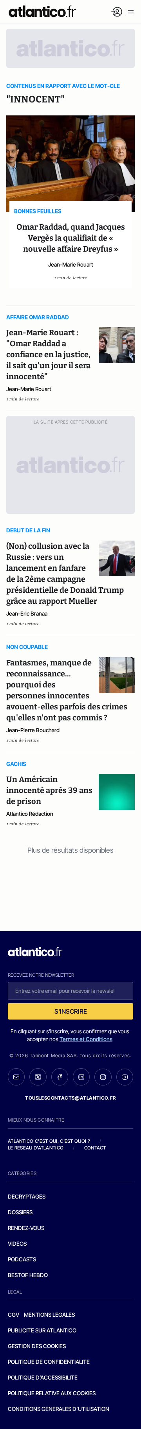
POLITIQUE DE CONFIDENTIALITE (49, 1361)
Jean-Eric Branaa (26, 613)
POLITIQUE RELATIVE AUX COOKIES (52, 1393)
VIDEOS (17, 1243)
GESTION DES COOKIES (37, 1346)
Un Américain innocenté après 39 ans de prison (49, 790)
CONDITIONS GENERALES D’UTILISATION (58, 1408)
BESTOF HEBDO (28, 1275)
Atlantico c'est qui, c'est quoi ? (49, 1141)
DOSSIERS (20, 1212)
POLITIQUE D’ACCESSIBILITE (43, 1377)
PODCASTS (22, 1259)
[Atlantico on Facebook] (59, 1076)
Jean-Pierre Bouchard (33, 730)
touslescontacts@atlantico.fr (70, 1098)
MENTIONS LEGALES (49, 1314)
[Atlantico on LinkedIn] (81, 1076)
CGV (13, 1314)
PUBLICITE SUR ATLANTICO (42, 1330)
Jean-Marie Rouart (70, 264)
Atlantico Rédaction (29, 813)
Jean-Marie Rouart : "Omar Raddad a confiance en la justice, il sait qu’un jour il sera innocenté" (48, 354)
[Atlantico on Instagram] (102, 1077)
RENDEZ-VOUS (26, 1227)
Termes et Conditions (86, 1039)
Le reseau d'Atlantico (35, 1148)
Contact (95, 1148)
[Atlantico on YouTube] (124, 1077)
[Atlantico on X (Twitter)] (37, 1076)
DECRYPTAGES (26, 1196)
